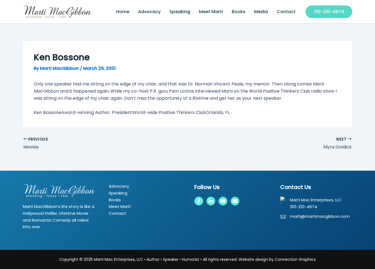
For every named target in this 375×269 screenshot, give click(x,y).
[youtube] (223, 201)
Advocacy (149, 11)
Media (261, 11)
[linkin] (210, 201)
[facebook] (198, 201)
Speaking (179, 11)
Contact (286, 11)
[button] (329, 11)
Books (238, 11)
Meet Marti (211, 11)
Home (122, 11)
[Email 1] (235, 201)
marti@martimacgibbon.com (320, 216)
